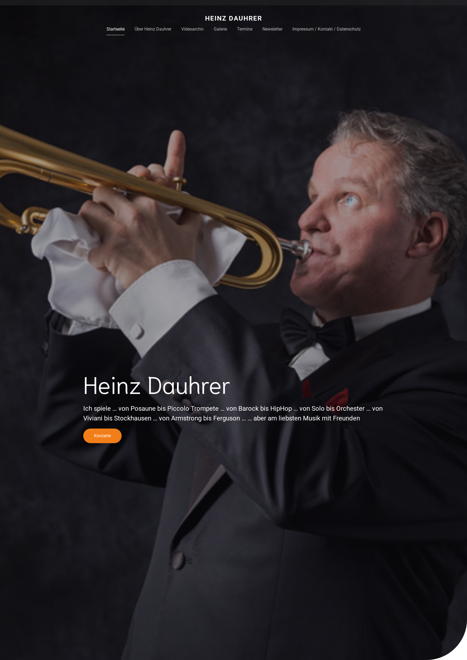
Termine (244, 29)
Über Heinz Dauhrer (153, 29)
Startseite (115, 29)
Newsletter (272, 29)
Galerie (220, 29)
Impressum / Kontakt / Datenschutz (326, 29)
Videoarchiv (192, 29)
